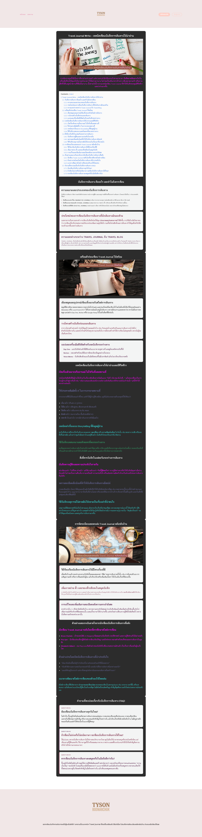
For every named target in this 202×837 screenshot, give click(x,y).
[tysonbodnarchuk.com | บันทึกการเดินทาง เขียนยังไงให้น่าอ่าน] (101, 14)
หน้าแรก (23, 14)
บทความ (30, 14)
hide (71, 94)
